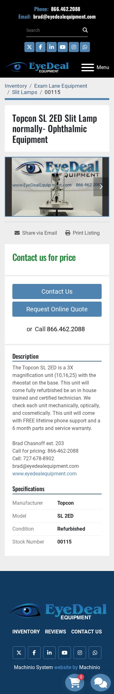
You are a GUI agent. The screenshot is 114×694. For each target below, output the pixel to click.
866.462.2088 (65, 9)
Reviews (55, 632)
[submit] (85, 30)
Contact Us (57, 291)
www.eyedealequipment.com (44, 474)
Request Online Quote (57, 309)
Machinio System (33, 667)
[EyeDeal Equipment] (57, 611)
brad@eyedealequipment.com (64, 16)
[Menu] (87, 67)
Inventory (26, 632)
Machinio (89, 667)
